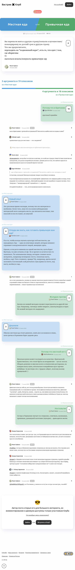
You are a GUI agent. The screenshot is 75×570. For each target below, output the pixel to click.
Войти (69, 4)
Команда (21, 552)
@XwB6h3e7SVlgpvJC (17, 484)
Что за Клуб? (58, 4)
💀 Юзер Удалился (18, 469)
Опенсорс (5, 556)
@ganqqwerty (14, 158)
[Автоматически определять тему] (68, 553)
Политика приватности (32, 552)
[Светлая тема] (65, 553)
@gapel (12, 459)
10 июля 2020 (56, 110)
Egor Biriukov (16, 168)
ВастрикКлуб (11, 4)
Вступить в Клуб (44, 522)
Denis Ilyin (15, 155)
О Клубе (4, 552)
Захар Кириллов (17, 431)
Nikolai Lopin (16, 137)
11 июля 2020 (25, 384)
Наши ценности (12, 552)
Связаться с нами (45, 552)
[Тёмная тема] (71, 553)
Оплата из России (14, 556)
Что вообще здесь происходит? (37, 515)
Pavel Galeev (16, 128)
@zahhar (13, 448)
